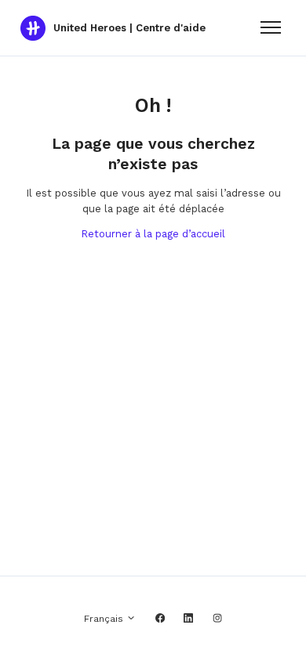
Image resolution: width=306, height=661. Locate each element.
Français (105, 618)
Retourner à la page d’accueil (153, 234)
